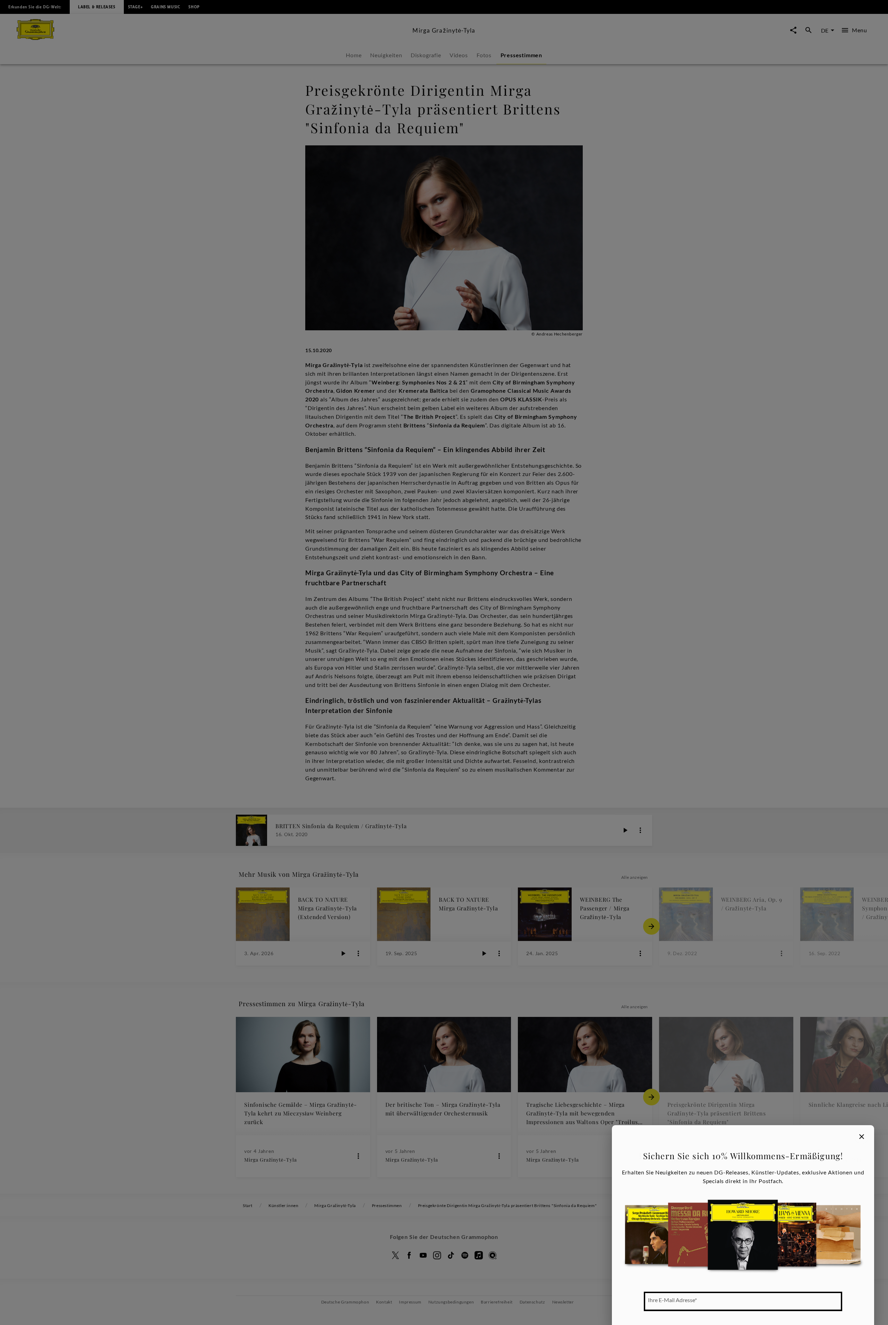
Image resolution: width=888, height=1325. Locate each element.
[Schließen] (862, 1137)
